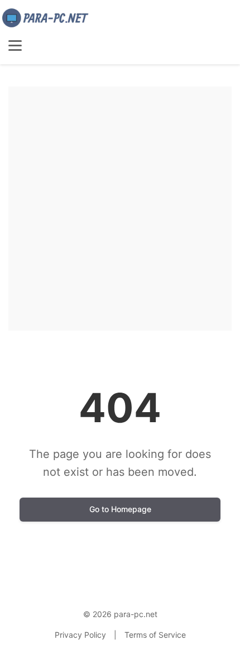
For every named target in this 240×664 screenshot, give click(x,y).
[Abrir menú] (15, 46)
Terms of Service (155, 634)
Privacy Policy (80, 634)
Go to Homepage (120, 509)
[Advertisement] (120, 207)
